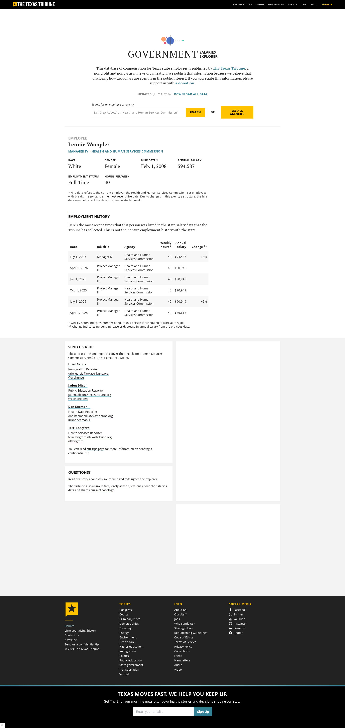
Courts (123, 614)
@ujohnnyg (76, 377)
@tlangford (75, 441)
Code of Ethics (183, 637)
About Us (180, 610)
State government (131, 665)
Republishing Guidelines (190, 633)
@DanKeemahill (79, 420)
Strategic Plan (183, 628)
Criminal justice (129, 619)
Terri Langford (79, 428)
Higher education (131, 646)
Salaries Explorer (208, 54)
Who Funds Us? (184, 623)
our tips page (95, 449)
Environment (128, 637)
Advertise (71, 640)
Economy (125, 628)
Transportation (129, 669)
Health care (127, 642)
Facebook (240, 610)
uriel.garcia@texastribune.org (88, 373)
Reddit (238, 633)
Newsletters (182, 660)
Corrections (182, 651)
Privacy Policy (183, 646)
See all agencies (237, 112)
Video (178, 669)
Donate (69, 626)
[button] (172, 706)
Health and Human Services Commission (127, 151)
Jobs (177, 619)
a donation (184, 83)
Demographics (129, 623)
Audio (178, 665)
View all (124, 674)
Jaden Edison (77, 385)
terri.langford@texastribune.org (90, 437)
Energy (124, 633)
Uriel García (77, 364)
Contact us (72, 635)
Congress (125, 610)
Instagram (240, 623)
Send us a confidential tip (82, 644)
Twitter (238, 614)
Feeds (178, 656)
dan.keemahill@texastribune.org (90, 416)
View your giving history (80, 630)
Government (163, 54)
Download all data (190, 94)
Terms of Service (185, 642)
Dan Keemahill (79, 407)
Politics (124, 656)
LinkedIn (239, 628)
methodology (105, 490)
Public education (130, 660)
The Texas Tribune (229, 68)
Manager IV (78, 151)
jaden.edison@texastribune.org (89, 395)
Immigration (127, 651)
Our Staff (180, 614)
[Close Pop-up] (2, 725)
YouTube (239, 619)
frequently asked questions (122, 486)
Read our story (78, 479)
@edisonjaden (78, 399)
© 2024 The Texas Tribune (82, 649)
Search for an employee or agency (113, 104)
